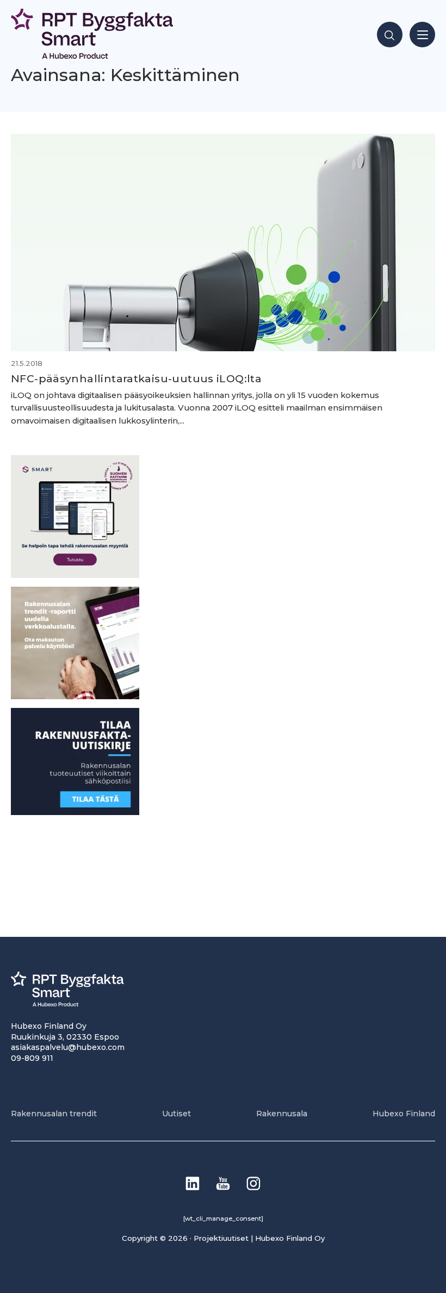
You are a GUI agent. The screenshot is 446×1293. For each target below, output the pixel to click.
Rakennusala (281, 1113)
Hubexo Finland (404, 1113)
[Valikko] (422, 34)
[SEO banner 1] (75, 575)
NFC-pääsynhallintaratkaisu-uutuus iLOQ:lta (136, 378)
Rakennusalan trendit (54, 1113)
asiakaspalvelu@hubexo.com (68, 1047)
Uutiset (176, 1113)
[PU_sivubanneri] (75, 696)
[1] (75, 812)
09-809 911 (32, 1058)
